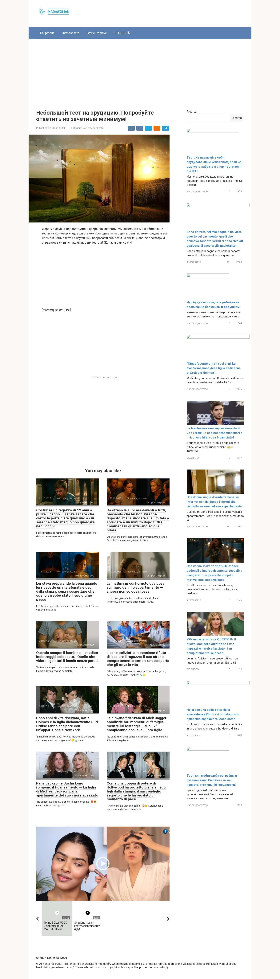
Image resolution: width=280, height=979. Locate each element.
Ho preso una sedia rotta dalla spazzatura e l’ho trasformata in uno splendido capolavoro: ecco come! (213, 714)
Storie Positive (97, 33)
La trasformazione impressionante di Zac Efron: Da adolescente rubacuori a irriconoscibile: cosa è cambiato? (214, 433)
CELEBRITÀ (122, 33)
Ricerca (192, 111)
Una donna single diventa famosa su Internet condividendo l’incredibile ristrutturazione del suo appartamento (214, 501)
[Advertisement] (140, 71)
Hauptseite (47, 33)
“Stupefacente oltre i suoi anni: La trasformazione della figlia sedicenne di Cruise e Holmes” (214, 368)
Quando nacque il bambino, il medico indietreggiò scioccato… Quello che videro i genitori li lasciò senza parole (67, 657)
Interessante (70, 33)
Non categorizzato (93, 127)
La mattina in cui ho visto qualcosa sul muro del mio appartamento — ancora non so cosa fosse (135, 587)
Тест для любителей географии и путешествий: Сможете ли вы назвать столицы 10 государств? (212, 780)
